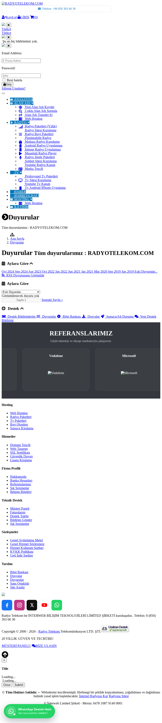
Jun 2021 (74, 271)
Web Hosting (33, 118)
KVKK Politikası (21, 551)
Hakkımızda (18, 476)
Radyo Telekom (49, 631)
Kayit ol (11, 17)
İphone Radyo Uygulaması (43, 149)
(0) (36, 17)
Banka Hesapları (21, 480)
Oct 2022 (48, 271)
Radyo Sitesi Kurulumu (40, 130)
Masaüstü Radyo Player (41, 153)
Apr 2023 (35, 271)
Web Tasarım (19, 449)
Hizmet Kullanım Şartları (26, 548)
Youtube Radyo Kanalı (40, 165)
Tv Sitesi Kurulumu (38, 180)
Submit (19, 684)
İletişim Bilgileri (20, 492)
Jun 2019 (128, 271)
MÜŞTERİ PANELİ (16, 646)
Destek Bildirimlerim (21, 316)
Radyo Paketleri (20, 417)
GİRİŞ (24, 17)
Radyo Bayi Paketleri (39, 134)
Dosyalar (93, 316)
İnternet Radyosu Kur (93, 696)
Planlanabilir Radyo (38, 138)
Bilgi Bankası (71, 316)
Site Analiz (17, 587)
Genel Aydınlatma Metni (26, 540)
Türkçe (6, 29)
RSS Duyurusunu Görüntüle (24, 275)
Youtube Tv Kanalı (37, 184)
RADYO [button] (20, 122)
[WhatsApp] (56, 605)
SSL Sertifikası (20, 452)
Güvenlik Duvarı (21, 456)
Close (6, 684)
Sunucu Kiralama (21, 428)
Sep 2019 (115, 271)
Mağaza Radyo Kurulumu (42, 141)
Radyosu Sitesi (119, 696)
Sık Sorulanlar (19, 488)
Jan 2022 (61, 271)
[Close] (8, 25)
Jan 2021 (87, 271)
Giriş (9, 84)
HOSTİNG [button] (21, 199)
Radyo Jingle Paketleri (40, 157)
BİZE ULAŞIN (46, 646)
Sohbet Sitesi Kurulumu (41, 161)
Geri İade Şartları (21, 555)
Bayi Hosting (19, 424)
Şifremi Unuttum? (14, 88)
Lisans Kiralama (21, 460)
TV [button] (16, 172)
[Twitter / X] (32, 605)
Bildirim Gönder (21, 520)
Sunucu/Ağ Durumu (119, 316)
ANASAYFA (23, 99)
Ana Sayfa (17, 238)
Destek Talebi (19, 516)
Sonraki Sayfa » (52, 300)
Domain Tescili (20, 445)
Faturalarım (17, 512)
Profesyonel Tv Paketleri (41, 176)
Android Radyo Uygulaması (43, 145)
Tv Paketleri (18, 420)
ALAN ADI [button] (22, 103)
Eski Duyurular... (146, 271)
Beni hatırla (14, 80)
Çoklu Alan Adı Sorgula (41, 111)
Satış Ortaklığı (19, 583)
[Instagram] (19, 605)
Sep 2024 (21, 271)
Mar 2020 (101, 271)
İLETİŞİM (21, 207)
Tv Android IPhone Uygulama (45, 187)
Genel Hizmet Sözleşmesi (27, 544)
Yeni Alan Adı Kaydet (39, 107)
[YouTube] (44, 605)
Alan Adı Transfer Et (39, 115)
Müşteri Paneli (19, 508)
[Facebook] (7, 605)
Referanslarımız (20, 484)
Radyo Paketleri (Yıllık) (41, 126)
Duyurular (17, 242)
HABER (20, 191)
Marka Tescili (34, 168)
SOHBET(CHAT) (26, 195)
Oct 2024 (8, 271)
